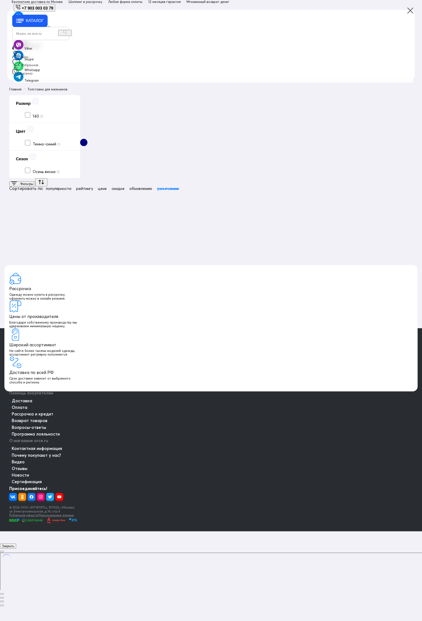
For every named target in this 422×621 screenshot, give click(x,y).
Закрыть (8, 546)
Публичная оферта (23, 515)
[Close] (2, 551)
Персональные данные (56, 515)
